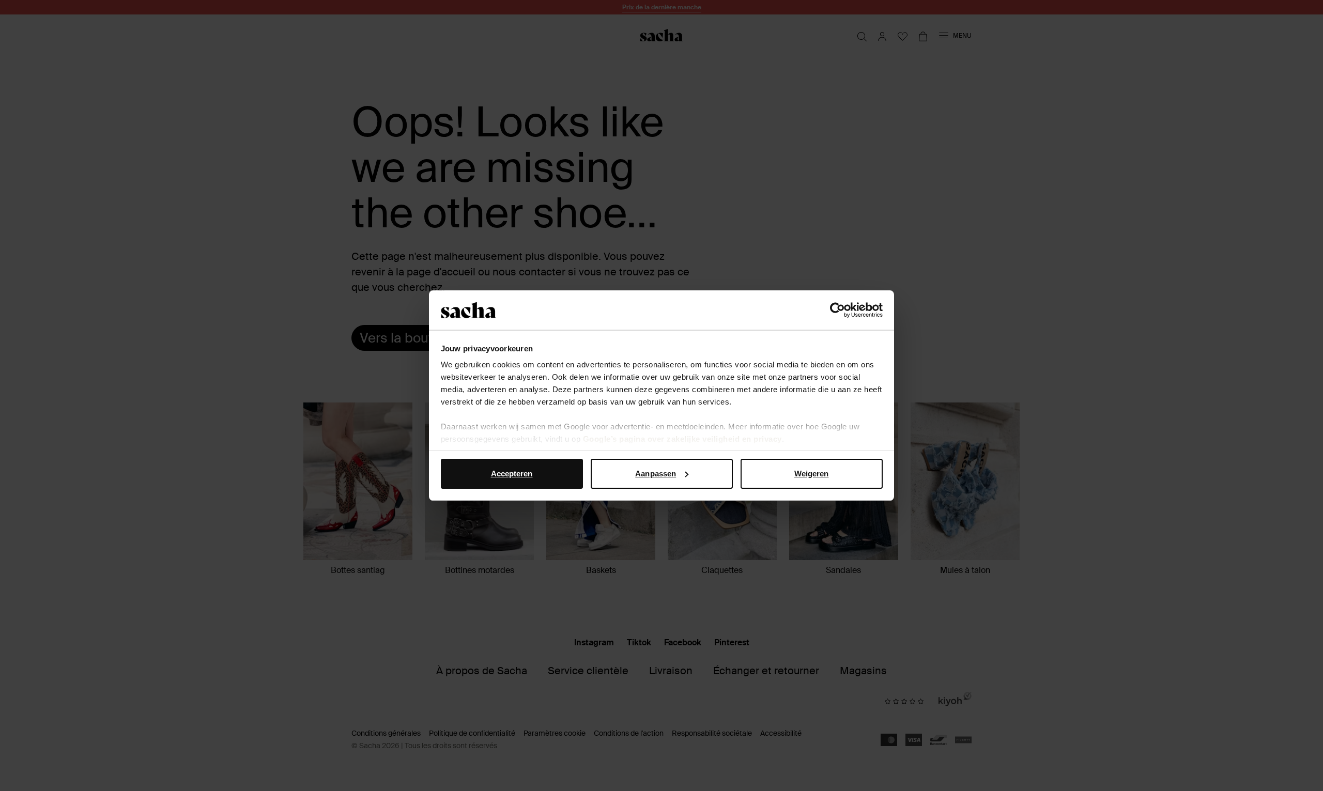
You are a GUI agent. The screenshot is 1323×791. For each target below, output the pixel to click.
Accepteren (512, 473)
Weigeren (811, 473)
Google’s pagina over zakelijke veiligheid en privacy (682, 439)
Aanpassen (655, 473)
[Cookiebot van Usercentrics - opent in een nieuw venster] (837, 310)
